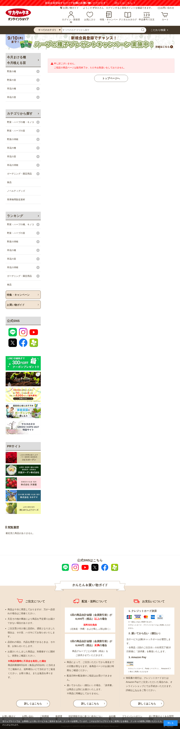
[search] (142, 30)
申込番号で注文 (147, 19)
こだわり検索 (158, 30)
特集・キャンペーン (109, 20)
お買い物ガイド (71, 8)
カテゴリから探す (20, 113)
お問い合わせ (167, 8)
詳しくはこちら (123, 3)
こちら (136, 690)
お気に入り (89, 19)
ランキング (15, 216)
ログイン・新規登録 (71, 20)
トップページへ (111, 78)
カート (165, 19)
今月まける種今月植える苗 (16, 60)
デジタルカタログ (128, 19)
